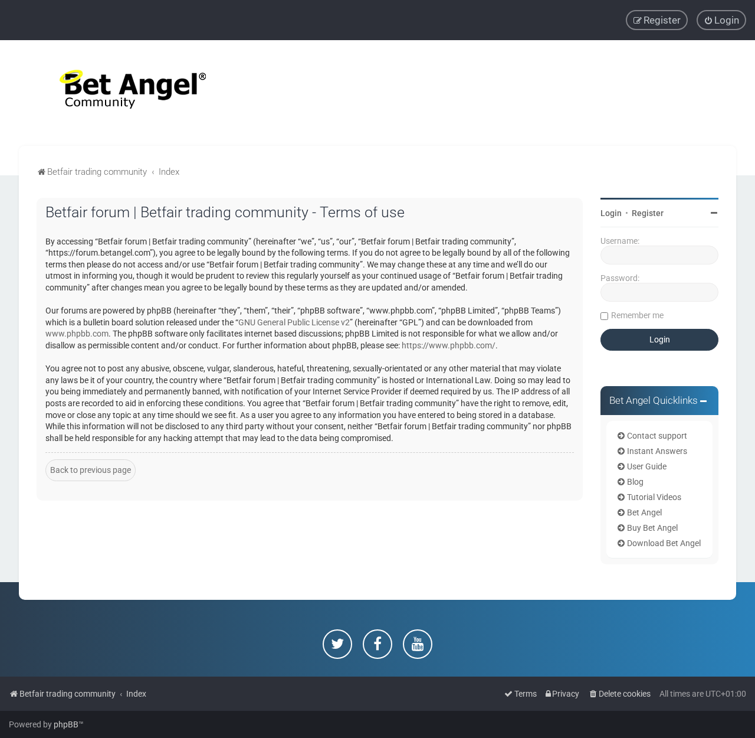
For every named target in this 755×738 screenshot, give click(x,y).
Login (611, 213)
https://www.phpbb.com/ (448, 345)
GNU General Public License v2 (294, 322)
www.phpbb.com (77, 333)
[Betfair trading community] (117, 93)
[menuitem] (721, 20)
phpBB (66, 724)
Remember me (637, 315)
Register (648, 213)
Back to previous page (90, 470)
